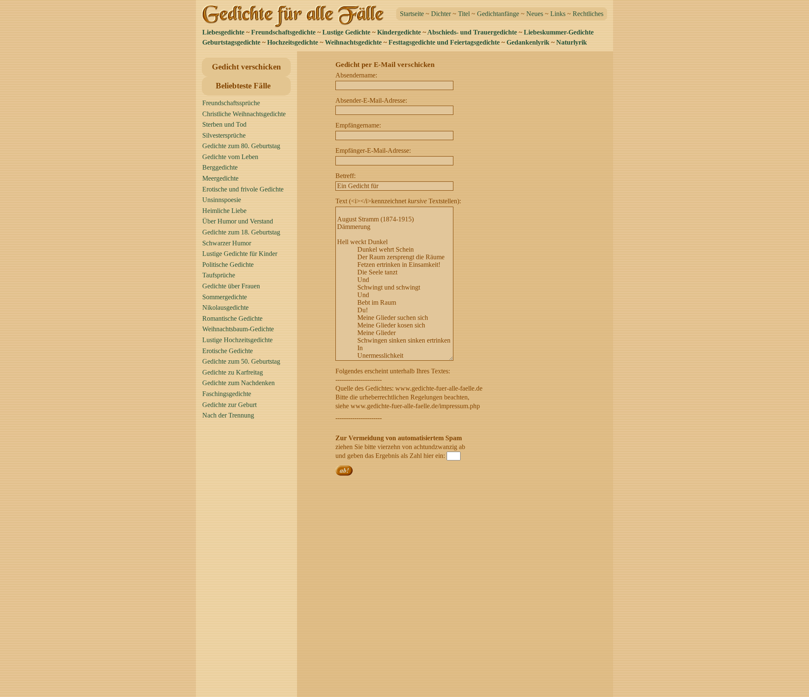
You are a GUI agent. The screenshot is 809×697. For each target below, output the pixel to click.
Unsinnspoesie (221, 199)
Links (557, 13)
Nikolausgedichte (225, 307)
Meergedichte (220, 178)
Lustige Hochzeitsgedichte (237, 339)
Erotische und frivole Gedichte (243, 189)
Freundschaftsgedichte (283, 32)
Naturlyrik (571, 42)
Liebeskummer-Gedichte (559, 32)
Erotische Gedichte (227, 350)
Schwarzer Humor (226, 243)
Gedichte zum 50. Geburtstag (241, 361)
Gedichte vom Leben (230, 156)
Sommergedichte (224, 297)
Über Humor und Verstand (237, 221)
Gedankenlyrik (527, 42)
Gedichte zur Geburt (229, 404)
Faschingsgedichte (226, 393)
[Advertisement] (248, 562)
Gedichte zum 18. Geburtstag (241, 232)
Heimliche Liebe (224, 210)
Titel (464, 13)
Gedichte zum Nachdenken (238, 382)
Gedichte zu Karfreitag (232, 372)
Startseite (412, 13)
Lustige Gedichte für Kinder (239, 253)
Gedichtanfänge (498, 13)
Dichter (441, 13)
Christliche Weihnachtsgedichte (244, 113)
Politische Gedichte (228, 264)
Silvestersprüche (224, 135)
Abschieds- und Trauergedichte (472, 32)
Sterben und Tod (224, 124)
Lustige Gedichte (346, 32)
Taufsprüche (218, 275)
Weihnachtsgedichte (353, 42)
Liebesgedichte (223, 32)
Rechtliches (588, 13)
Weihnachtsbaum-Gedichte (238, 329)
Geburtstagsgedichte (231, 42)
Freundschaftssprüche (231, 102)
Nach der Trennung (228, 415)
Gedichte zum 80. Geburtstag (241, 145)
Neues (534, 13)
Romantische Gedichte (232, 318)
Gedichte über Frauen (231, 286)
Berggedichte (220, 167)
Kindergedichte (399, 32)
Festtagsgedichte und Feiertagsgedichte (444, 42)
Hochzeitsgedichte (292, 42)
